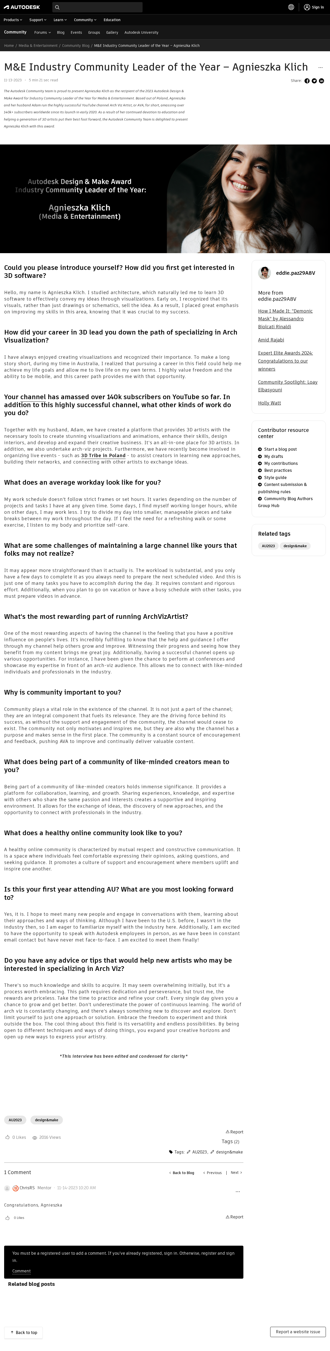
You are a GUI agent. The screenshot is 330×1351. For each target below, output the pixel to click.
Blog (60, 32)
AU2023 (15, 1120)
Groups (94, 32)
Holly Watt (269, 403)
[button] (320, 67)
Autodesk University (142, 32)
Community (15, 32)
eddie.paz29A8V (295, 273)
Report (236, 1132)
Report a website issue (298, 1332)
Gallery (112, 32)
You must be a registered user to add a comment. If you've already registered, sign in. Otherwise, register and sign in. (123, 1256)
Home (9, 45)
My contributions (281, 463)
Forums (40, 32)
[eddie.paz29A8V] (264, 273)
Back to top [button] (26, 1333)
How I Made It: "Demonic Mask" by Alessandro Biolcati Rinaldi (285, 319)
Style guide (275, 478)
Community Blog (75, 45)
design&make (46, 1120)
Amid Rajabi (271, 340)
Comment (21, 1271)
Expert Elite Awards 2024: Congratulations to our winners (285, 361)
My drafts (273, 456)
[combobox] (97, 7)
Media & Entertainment (38, 45)
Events (76, 32)
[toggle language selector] (291, 7)
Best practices (278, 470)
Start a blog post (280, 449)
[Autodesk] (22, 7)
